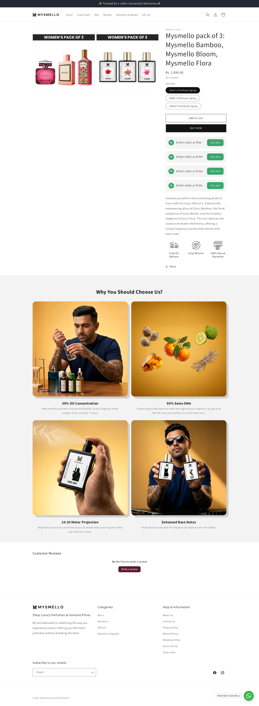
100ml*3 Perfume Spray (183, 106)
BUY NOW (196, 128)
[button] (208, 15)
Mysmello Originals (108, 633)
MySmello (44, 698)
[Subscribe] (92, 672)
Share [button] (173, 266)
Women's (103, 621)
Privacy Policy (170, 627)
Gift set (102, 627)
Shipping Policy (171, 639)
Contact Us (169, 621)
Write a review (129, 569)
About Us (168, 615)
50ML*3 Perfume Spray (182, 98)
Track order (169, 652)
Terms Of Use (170, 646)
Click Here (215, 142)
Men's (101, 615)
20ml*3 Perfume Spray (182, 90)
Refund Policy (170, 633)
